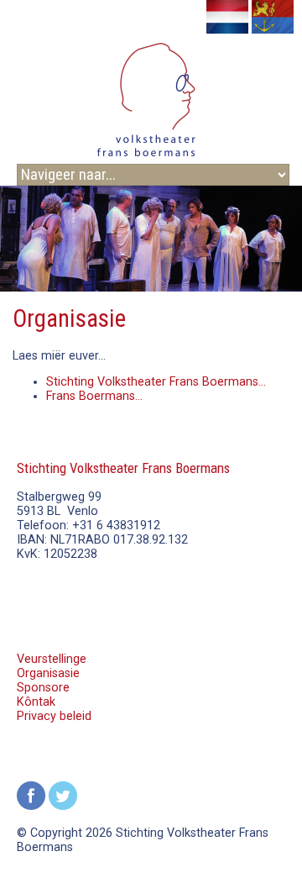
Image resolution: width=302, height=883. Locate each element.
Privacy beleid (54, 716)
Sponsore (43, 688)
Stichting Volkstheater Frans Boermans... (156, 382)
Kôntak (36, 702)
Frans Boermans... (94, 396)
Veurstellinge (51, 659)
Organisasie (48, 673)
